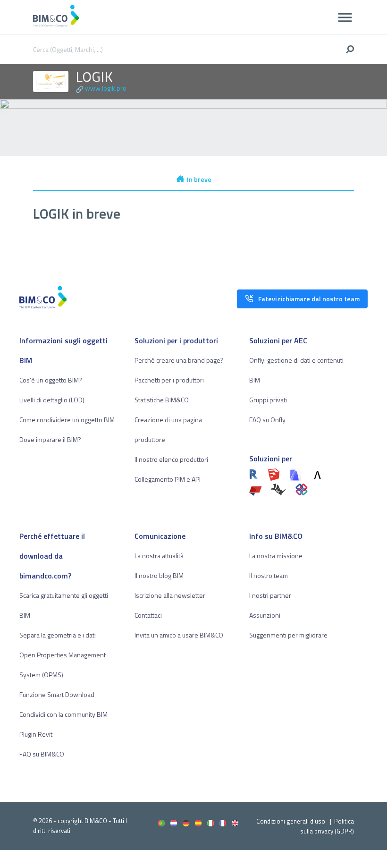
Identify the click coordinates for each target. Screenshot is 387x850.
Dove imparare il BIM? (50, 439)
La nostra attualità (159, 556)
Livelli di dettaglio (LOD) (51, 400)
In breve (199, 179)
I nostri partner (270, 595)
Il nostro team (268, 575)
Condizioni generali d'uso (290, 821)
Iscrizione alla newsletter (170, 595)
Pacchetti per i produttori (169, 380)
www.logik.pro (105, 88)
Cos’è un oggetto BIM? (50, 380)
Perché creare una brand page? (179, 360)
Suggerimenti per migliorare (288, 635)
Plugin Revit (35, 734)
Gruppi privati (268, 400)
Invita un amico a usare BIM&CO (179, 635)
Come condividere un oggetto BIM (67, 420)
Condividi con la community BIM (63, 714)
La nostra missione (276, 556)
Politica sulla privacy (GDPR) (327, 826)
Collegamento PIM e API (168, 479)
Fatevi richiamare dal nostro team (309, 299)
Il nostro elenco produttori (171, 459)
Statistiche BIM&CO (162, 400)
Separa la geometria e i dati (57, 635)
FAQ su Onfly (267, 420)
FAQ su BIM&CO (41, 754)
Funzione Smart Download (56, 694)
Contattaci (148, 615)
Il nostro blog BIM (159, 575)
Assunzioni (264, 615)
